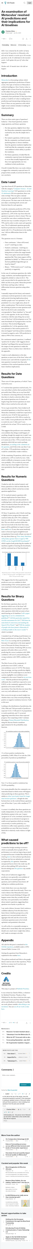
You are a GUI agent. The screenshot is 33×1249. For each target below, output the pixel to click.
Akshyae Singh (10, 1233)
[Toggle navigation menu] (2, 2)
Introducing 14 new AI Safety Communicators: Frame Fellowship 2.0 (17, 1230)
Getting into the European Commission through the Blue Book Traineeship (18, 1221)
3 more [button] (29, 45)
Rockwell (8, 1184)
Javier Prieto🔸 (23, 1060)
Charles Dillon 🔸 (11, 31)
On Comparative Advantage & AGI (17, 1139)
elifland (20, 1057)
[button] (4, 1094)
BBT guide (8, 1224)
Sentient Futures (10, 1240)
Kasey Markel (9, 1199)
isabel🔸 (8, 1094)
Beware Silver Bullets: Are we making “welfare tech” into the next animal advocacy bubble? (18, 1182)
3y (12, 1094)
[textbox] (16, 1078)
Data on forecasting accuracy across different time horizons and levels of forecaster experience (18, 1146)
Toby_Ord (8, 1170)
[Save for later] (23, 38)
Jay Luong (18, 1240)
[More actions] (30, 38)
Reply (4, 1106)
